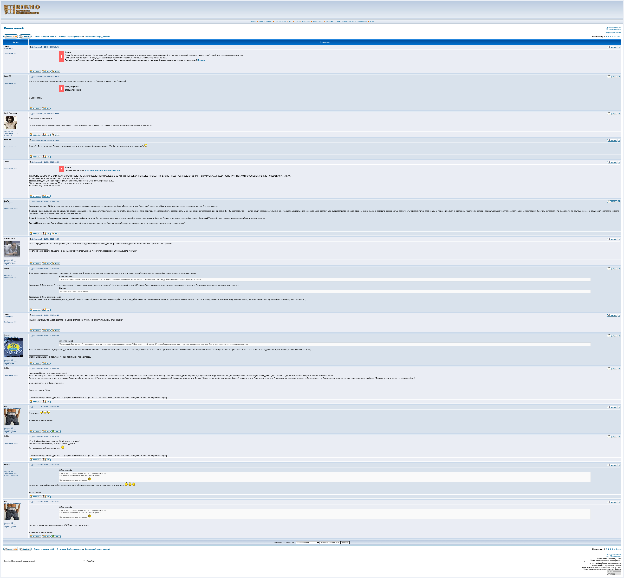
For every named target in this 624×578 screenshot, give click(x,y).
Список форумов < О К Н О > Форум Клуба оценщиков (58, 36)
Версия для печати (613, 32)
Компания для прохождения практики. (102, 170)
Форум (253, 21)
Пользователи (280, 21)
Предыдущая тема (613, 29)
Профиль (330, 21)
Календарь (306, 21)
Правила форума (265, 21)
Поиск (297, 21)
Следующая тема (614, 27)
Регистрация (318, 21)
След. (618, 36)
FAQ (290, 21)
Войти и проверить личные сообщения (352, 21)
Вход (372, 21)
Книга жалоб (14, 28)
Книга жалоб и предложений (97, 36)
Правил (201, 60)
